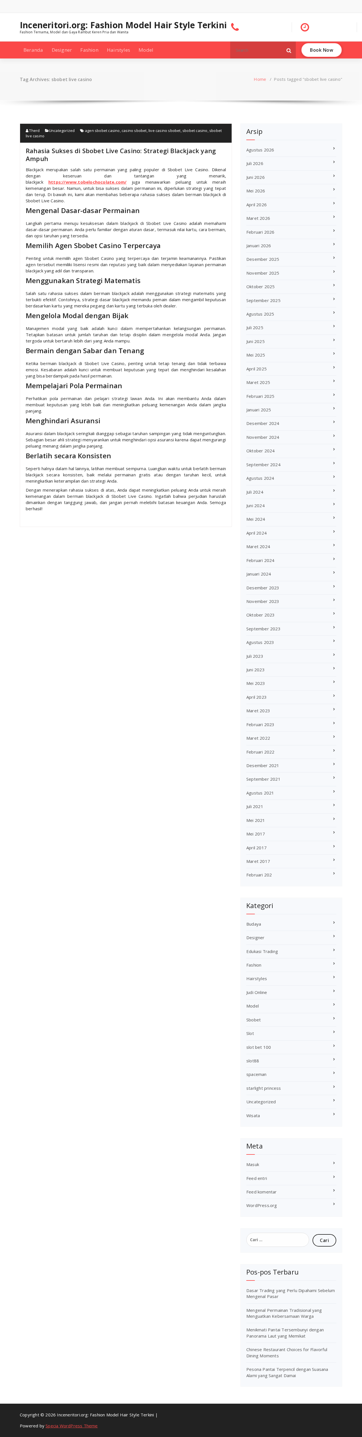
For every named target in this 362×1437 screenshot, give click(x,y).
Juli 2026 (254, 163)
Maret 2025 (258, 382)
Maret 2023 (258, 710)
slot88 (252, 1060)
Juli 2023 (254, 656)
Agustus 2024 (260, 478)
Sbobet (253, 1020)
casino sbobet (134, 130)
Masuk (252, 1164)
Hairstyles (118, 50)
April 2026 (256, 204)
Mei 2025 (255, 355)
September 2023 (263, 628)
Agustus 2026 (260, 150)
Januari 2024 (258, 574)
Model (146, 50)
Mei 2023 (255, 683)
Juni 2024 (255, 505)
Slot (250, 1033)
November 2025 (262, 273)
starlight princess (263, 1088)
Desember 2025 (262, 259)
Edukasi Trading (262, 951)
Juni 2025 (255, 341)
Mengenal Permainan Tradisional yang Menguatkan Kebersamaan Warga (284, 1313)
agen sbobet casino (102, 130)
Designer (62, 50)
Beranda (33, 50)
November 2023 (262, 601)
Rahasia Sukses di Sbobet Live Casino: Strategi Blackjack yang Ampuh (121, 154)
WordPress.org (261, 1205)
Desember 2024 (262, 423)
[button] (289, 50)
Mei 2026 (255, 191)
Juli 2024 (254, 492)
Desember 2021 (262, 765)
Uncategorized (62, 130)
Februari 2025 (260, 396)
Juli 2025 (254, 327)
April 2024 (256, 533)
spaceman (256, 1074)
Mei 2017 (255, 834)
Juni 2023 (255, 669)
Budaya (253, 924)
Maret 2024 (258, 546)
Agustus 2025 (260, 314)
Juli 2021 (254, 806)
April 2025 (256, 369)
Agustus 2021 (260, 793)
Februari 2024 (260, 560)
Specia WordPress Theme (72, 1426)
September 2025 (263, 300)
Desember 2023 (262, 588)
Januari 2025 (258, 410)
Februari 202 (259, 875)
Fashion (89, 50)
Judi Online (256, 992)
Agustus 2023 (260, 642)
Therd (34, 130)
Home (260, 79)
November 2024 (262, 437)
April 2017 (256, 847)
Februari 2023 (260, 724)
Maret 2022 (258, 738)
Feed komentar (261, 1192)
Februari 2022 (260, 752)
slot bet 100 (258, 1047)
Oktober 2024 (260, 450)
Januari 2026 (258, 245)
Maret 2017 (258, 861)
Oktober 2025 (260, 286)
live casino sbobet (164, 130)
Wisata (253, 1115)
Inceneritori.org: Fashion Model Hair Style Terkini (123, 25)
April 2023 (256, 697)
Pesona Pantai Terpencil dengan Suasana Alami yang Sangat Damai (287, 1372)
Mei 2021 (255, 820)
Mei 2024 (255, 519)
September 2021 (263, 779)
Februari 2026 (260, 232)
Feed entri (256, 1178)
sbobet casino (195, 130)
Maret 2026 (258, 218)
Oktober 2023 (260, 615)
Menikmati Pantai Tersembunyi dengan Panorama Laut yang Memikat (285, 1332)
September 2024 (263, 464)
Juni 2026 (255, 177)
